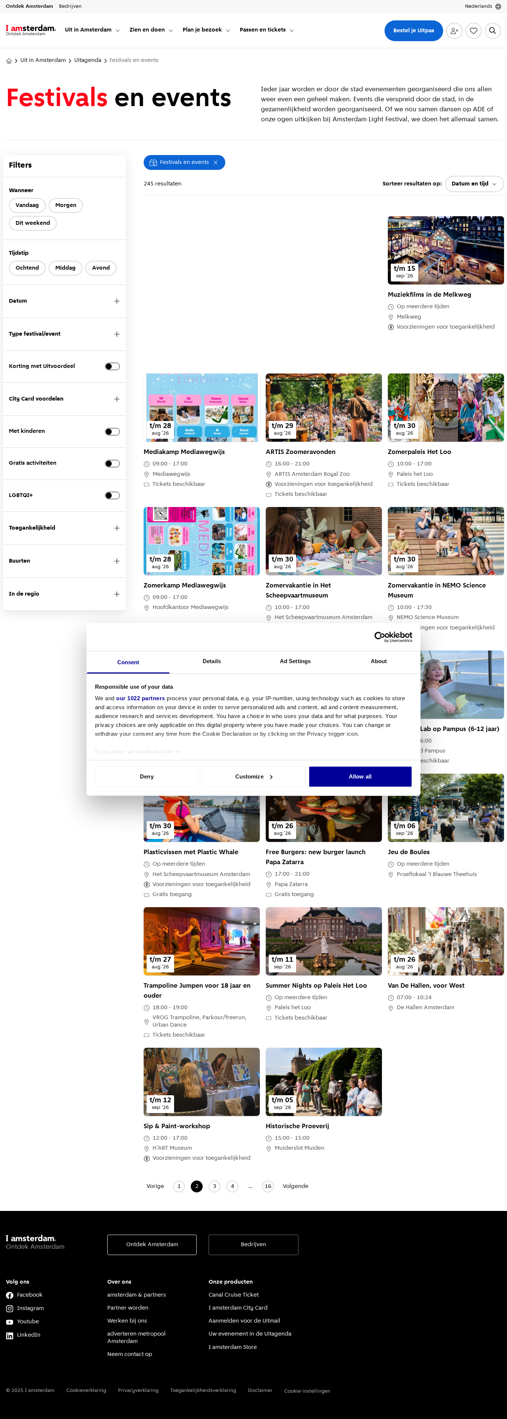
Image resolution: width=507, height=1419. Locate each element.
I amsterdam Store (233, 1347)
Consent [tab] (128, 662)
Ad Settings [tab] (295, 661)
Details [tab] (212, 661)
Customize (249, 776)
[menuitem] (93, 30)
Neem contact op (129, 1354)
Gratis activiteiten (32, 463)
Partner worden (127, 1308)
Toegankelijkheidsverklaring (203, 1390)
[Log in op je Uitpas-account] (454, 31)
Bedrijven (253, 1245)
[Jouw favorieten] (473, 31)
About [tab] (379, 661)
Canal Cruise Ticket (234, 1295)
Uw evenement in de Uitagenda (250, 1334)
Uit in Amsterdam (43, 60)
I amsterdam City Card (238, 1308)
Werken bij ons (127, 1321)
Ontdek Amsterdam (152, 1245)
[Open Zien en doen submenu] (171, 30)
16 (268, 1186)
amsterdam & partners (136, 1295)
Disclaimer (260, 1390)
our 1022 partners (140, 698)
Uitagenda (87, 60)
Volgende (295, 1186)
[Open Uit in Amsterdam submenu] (118, 30)
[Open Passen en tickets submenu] (292, 30)
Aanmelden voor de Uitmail (244, 1321)
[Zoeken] (493, 31)
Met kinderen (27, 431)
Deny (146, 776)
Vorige (155, 1186)
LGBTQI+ (21, 495)
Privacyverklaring (138, 1390)
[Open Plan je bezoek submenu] (228, 30)
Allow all (360, 776)
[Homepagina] (9, 61)
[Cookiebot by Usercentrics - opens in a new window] (379, 637)
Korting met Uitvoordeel (42, 366)
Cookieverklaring (86, 1390)
